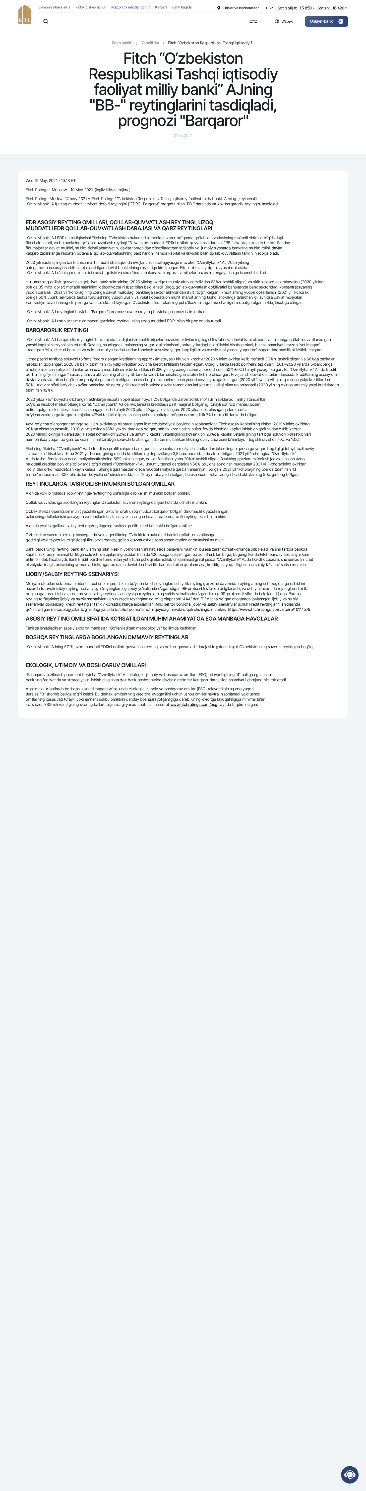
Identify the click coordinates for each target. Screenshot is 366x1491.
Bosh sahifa (122, 42)
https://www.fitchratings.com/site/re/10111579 (269, 609)
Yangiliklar (150, 42)
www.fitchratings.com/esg (193, 704)
